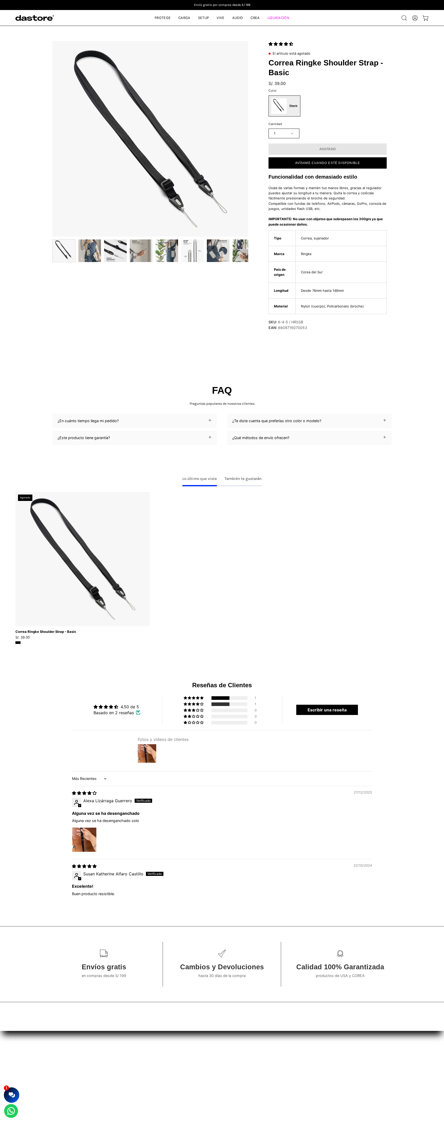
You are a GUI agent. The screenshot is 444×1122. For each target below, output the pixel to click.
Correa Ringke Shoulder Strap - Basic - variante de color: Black (18, 642)
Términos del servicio (224, 1053)
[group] (222, 5)
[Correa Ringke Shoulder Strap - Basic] (64, 250)
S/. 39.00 (22, 637)
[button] (404, 18)
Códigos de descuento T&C (230, 1068)
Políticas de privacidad (225, 1061)
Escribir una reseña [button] (327, 709)
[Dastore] (34, 18)
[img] (84, 793)
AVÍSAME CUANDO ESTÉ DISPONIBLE (327, 163)
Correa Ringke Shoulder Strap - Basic (45, 631)
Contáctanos (132, 1068)
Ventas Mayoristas (328, 1053)
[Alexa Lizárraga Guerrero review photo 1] (84, 839)
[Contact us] (11, 1111)
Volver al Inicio (133, 1076)
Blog (125, 1053)
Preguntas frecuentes (139, 1061)
